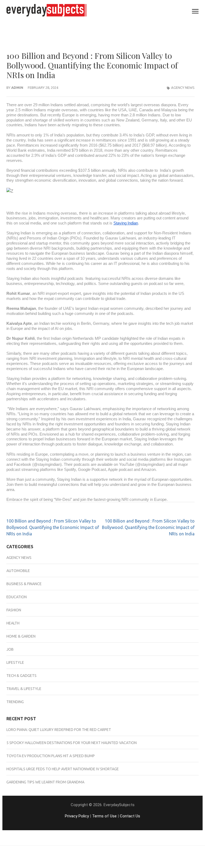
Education (16, 597)
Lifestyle (15, 662)
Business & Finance (24, 584)
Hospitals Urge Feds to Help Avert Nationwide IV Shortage (62, 769)
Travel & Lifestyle (23, 689)
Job (10, 649)
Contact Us (130, 816)
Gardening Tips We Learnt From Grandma (45, 782)
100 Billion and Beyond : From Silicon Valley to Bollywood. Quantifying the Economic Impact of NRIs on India (52, 527)
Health (12, 623)
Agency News (183, 87)
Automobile (18, 571)
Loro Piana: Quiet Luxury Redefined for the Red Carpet (58, 729)
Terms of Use (104, 816)
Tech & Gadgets (21, 675)
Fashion (13, 610)
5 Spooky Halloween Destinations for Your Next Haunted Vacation (71, 743)
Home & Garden (21, 636)
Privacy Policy (77, 816)
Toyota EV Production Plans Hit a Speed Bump (50, 756)
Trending (15, 702)
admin (17, 87)
